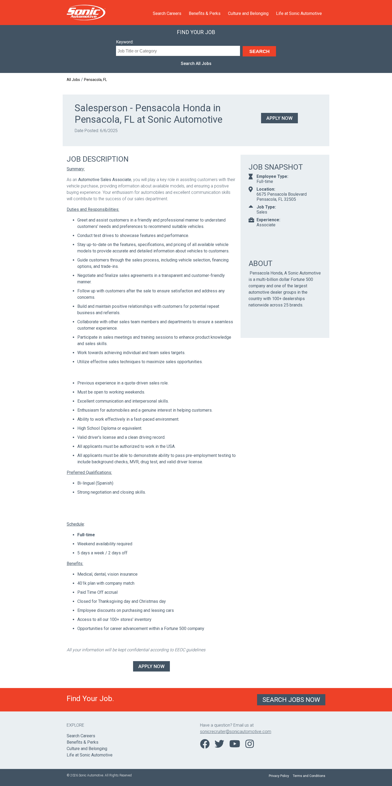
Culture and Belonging (248, 13)
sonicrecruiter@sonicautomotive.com (235, 731)
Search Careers (167, 13)
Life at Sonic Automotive (299, 13)
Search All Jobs (196, 63)
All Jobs (73, 79)
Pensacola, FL (95, 79)
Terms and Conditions (309, 776)
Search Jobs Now (291, 699)
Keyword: (124, 41)
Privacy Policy (279, 776)
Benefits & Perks (205, 13)
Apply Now (279, 118)
